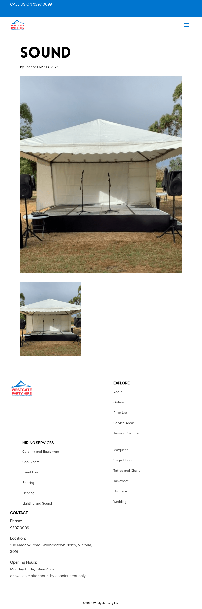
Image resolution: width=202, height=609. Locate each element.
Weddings (120, 502)
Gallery (118, 402)
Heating (28, 493)
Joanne (30, 67)
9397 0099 (19, 527)
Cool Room (30, 462)
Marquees (121, 450)
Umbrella (120, 491)
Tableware (121, 481)
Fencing (28, 483)
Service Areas (124, 423)
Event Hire (30, 472)
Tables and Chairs (126, 471)
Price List (120, 413)
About (117, 392)
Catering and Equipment (40, 452)
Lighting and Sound (37, 504)
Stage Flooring (124, 460)
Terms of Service (126, 433)
